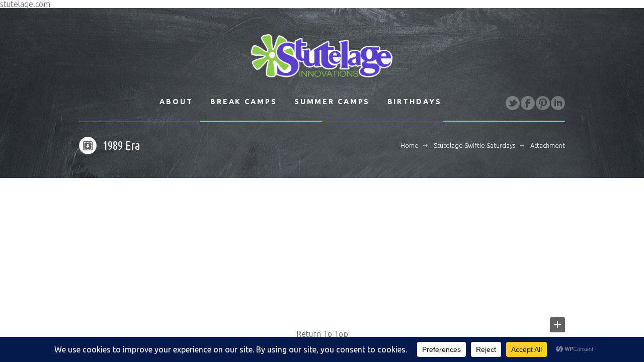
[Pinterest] (543, 103)
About (176, 102)
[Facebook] (528, 103)
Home (409, 145)
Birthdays (414, 102)
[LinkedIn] (558, 103)
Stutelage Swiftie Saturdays (474, 145)
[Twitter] (513, 103)
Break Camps (243, 102)
